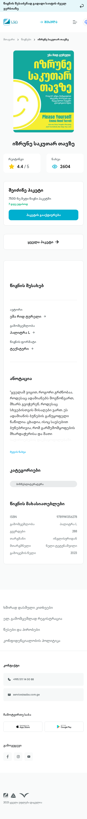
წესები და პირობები (21, 629)
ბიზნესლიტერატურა (30, 484)
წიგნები (26, 39)
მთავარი (9, 39)
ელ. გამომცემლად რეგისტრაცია (32, 618)
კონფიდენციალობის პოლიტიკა (31, 640)
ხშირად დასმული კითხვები (28, 607)
